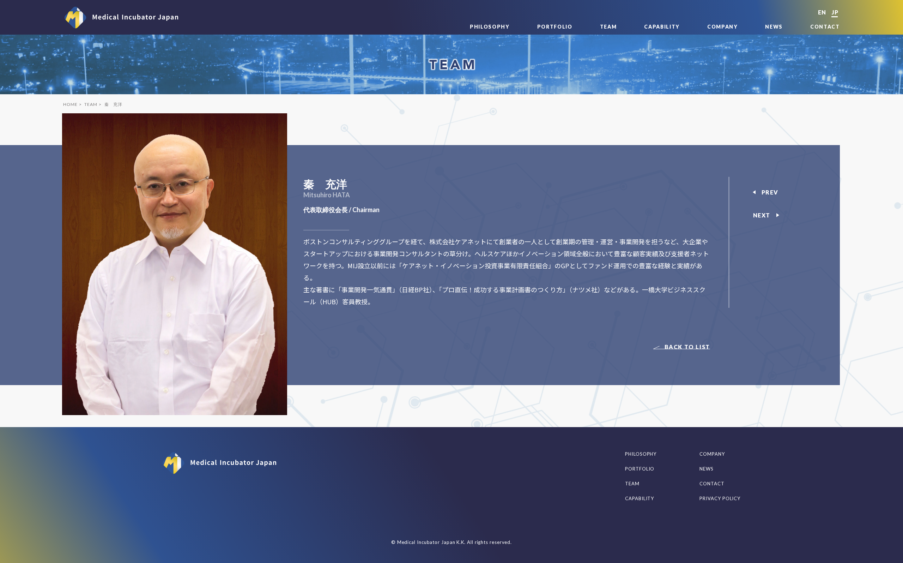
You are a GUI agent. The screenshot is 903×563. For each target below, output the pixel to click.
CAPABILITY (662, 27)
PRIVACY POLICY (719, 498)
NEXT (761, 215)
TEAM (608, 27)
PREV (770, 192)
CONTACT (825, 27)
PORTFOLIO (554, 27)
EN (822, 12)
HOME (70, 104)
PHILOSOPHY (490, 27)
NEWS (774, 27)
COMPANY (722, 27)
